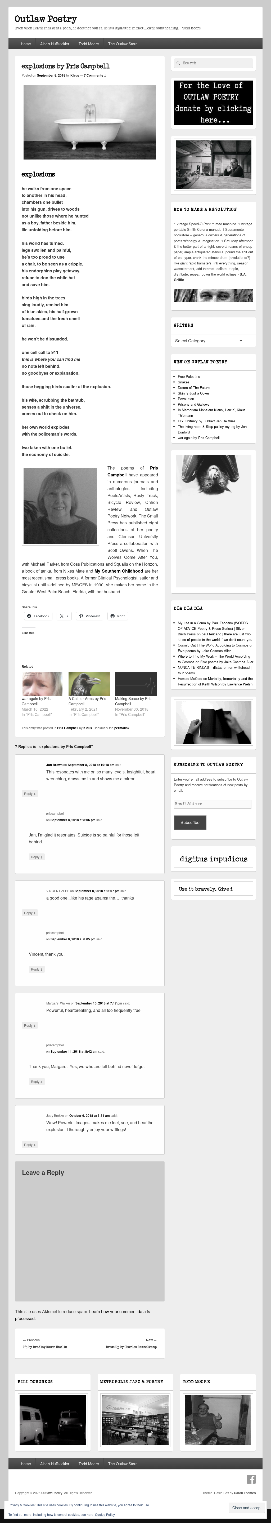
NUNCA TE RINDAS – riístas (200, 667)
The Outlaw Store (123, 43)
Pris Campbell (67, 727)
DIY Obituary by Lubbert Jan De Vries (207, 420)
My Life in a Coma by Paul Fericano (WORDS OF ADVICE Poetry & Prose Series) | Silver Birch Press (213, 628)
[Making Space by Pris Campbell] (136, 684)
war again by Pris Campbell (36, 701)
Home (26, 43)
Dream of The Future (194, 387)
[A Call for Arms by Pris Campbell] (89, 684)
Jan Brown (54, 764)
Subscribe (190, 822)
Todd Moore (89, 43)
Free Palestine (189, 376)
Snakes (183, 381)
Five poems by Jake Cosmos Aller (204, 650)
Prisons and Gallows (193, 404)
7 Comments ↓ (95, 75)
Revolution (186, 398)
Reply (30, 793)
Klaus (74, 75)
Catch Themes (245, 1492)
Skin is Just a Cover (193, 393)
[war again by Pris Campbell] (42, 684)
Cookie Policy (105, 1514)
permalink (121, 727)
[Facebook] (251, 1479)
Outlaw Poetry (46, 19)
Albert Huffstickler (54, 43)
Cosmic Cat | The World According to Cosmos (213, 645)
